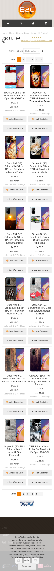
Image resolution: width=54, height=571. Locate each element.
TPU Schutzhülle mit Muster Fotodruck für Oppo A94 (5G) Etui (14, 95)
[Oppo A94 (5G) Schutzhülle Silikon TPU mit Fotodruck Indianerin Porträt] (14, 147)
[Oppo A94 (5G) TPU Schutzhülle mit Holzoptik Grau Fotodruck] (14, 430)
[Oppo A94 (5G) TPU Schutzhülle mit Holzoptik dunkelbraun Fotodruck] (40, 360)
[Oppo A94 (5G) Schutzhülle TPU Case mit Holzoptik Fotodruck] (14, 360)
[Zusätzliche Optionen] (27, 502)
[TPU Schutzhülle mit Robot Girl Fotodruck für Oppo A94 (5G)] (40, 430)
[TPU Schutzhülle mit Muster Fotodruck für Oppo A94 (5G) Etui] (14, 77)
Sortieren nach (16, 51)
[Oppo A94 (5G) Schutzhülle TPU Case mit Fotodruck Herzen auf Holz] (40, 289)
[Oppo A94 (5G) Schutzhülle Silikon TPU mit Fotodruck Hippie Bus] (40, 218)
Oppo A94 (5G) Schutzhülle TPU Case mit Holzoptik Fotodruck (14, 378)
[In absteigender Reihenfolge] (42, 51)
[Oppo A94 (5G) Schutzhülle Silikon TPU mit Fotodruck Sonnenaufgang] (14, 218)
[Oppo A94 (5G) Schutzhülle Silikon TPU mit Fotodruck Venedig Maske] (40, 147)
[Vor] (41, 59)
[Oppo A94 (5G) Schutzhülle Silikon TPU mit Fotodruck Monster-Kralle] (14, 289)
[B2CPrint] (27, 10)
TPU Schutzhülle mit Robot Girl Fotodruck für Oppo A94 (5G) (39, 449)
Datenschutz (28, 551)
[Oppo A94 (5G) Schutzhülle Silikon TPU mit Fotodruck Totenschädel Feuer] (40, 77)
